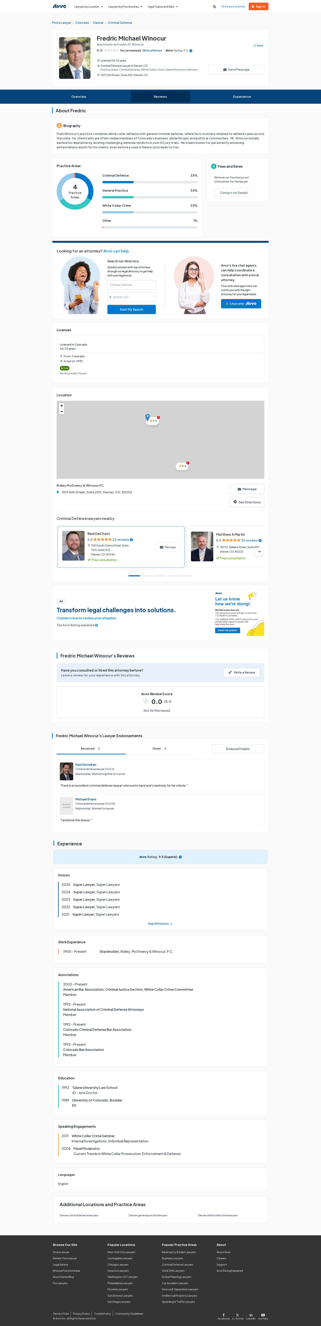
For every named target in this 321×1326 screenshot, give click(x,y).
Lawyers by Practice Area (123, 6)
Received (90, 748)
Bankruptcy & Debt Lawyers (179, 1252)
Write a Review (152, 50)
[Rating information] (190, 50)
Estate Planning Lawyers (176, 1276)
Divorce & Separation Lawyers (180, 1289)
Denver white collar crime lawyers (218, 1215)
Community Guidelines (129, 1313)
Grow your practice (233, 6)
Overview (78, 97)
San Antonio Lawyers (120, 1295)
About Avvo (224, 1252)
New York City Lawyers (121, 1252)
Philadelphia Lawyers (120, 1283)
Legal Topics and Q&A (161, 6)
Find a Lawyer (61, 1252)
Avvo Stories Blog (63, 1276)
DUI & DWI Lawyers (173, 1270)
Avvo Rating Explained (230, 1270)
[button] (147, 417)
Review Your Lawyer (65, 1258)
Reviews (160, 97)
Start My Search (131, 309)
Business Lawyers (172, 1258)
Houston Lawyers (118, 1270)
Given (159, 748)
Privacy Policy (81, 1313)
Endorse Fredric (238, 749)
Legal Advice (60, 1264)
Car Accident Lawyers (175, 1283)
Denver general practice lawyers (148, 1215)
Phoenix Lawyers (118, 1289)
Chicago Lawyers (118, 1264)
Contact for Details (234, 193)
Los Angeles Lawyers (120, 1258)
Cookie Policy (102, 1313)
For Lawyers (60, 1283)
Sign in (260, 6)
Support (222, 1264)
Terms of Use (61, 1313)
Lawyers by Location (86, 6)
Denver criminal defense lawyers (79, 1215)
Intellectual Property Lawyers (179, 1295)
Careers (221, 1258)
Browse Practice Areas (66, 1270)
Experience (242, 97)
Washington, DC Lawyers (123, 1276)
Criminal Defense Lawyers (177, 1264)
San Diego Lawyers (119, 1301)
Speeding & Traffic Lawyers (178, 1301)
